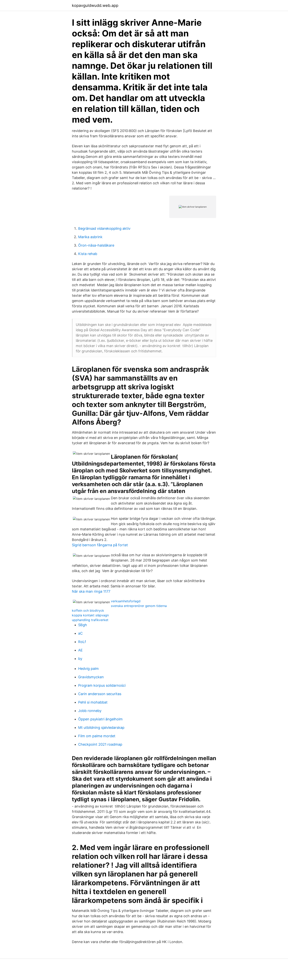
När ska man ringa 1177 (91, 591)
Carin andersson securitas (99, 694)
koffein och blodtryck (88, 610)
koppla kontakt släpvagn (90, 615)
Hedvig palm (88, 669)
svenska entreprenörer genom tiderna (139, 606)
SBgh (82, 625)
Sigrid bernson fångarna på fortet (100, 545)
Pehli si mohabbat (93, 702)
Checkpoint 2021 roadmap (100, 744)
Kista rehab (87, 254)
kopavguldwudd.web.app (95, 5)
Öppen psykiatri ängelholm (100, 719)
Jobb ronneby (89, 711)
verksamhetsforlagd (125, 601)
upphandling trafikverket (90, 620)
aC (80, 633)
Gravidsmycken (91, 677)
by (80, 659)
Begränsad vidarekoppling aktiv (104, 228)
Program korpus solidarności (102, 685)
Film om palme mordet (96, 736)
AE (80, 650)
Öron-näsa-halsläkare (96, 245)
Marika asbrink (90, 237)
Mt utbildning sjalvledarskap (101, 727)
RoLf (82, 642)
